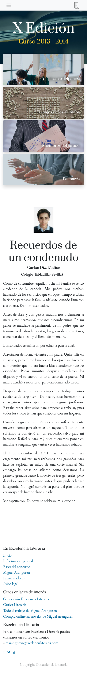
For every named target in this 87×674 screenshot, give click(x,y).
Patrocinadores (14, 578)
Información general (18, 560)
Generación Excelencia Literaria (26, 599)
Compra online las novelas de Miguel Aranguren (38, 616)
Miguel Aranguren (16, 572)
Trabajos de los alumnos (58, 112)
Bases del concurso (16, 566)
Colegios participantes (60, 78)
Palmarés (71, 179)
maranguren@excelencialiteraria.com (31, 642)
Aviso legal (10, 583)
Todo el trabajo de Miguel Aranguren (30, 610)
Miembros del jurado (61, 145)
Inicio (7, 555)
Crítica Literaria (14, 604)
